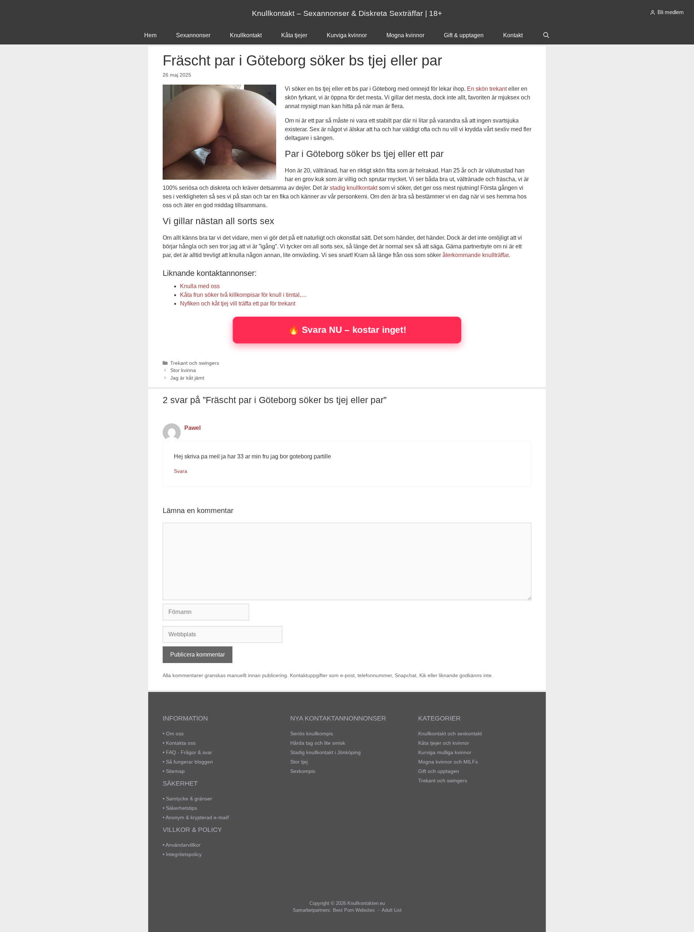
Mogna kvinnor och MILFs (448, 762)
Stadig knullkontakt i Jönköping (325, 752)
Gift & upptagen (464, 35)
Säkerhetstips (181, 808)
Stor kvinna (183, 370)
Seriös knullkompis (311, 733)
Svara (180, 471)
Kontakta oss (181, 743)
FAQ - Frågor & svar (189, 752)
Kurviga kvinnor (347, 35)
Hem (150, 35)
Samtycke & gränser (189, 798)
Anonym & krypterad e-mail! (197, 817)
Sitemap (175, 771)
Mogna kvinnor (405, 35)
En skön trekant (487, 89)
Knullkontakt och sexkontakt (450, 733)
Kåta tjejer (294, 35)
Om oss (175, 733)
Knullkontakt (246, 35)
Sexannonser (193, 35)
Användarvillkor (183, 845)
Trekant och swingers (194, 363)
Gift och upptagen (438, 771)
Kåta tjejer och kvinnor (443, 743)
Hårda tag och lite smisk (317, 743)
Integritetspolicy (184, 854)
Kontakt (513, 35)
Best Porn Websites (354, 910)
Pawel (192, 428)
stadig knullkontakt (353, 188)
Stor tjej (299, 762)
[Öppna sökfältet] (546, 35)
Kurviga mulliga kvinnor (444, 752)
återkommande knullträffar (475, 255)
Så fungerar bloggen (189, 762)
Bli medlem (670, 12)
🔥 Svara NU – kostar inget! (346, 329)
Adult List (392, 910)
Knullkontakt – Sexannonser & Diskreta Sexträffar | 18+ (347, 13)
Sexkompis (302, 771)
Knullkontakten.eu (366, 903)
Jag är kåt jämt (187, 378)
